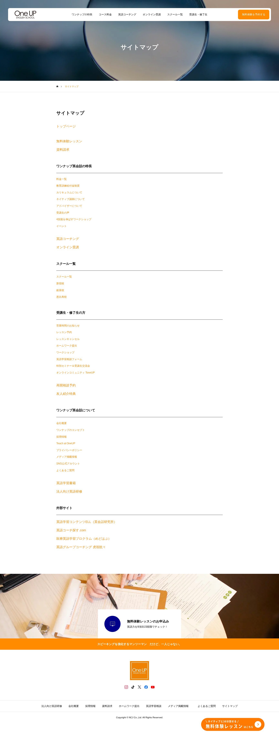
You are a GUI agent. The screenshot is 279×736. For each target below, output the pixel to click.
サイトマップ (230, 706)
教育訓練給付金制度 (68, 185)
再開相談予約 (66, 385)
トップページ (66, 126)
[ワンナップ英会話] (25, 14)
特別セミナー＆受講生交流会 (73, 365)
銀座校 (60, 290)
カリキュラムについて (69, 192)
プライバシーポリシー (69, 450)
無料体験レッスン (69, 141)
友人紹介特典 (66, 393)
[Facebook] (146, 687)
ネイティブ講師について (70, 199)
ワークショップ (65, 352)
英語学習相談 (153, 706)
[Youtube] (153, 687)
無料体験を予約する (253, 14)
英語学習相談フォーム (69, 359)
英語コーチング (127, 14)
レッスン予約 (64, 332)
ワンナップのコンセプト (70, 430)
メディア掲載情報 (66, 456)
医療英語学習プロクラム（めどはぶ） (83, 538)
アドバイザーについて (69, 206)
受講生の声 (62, 212)
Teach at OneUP (65, 443)
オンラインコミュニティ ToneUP (75, 372)
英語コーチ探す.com (71, 530)
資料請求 (62, 149)
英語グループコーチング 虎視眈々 (81, 547)
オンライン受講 (152, 14)
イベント (61, 226)
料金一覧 (61, 179)
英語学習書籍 (66, 483)
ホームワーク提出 (66, 345)
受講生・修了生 (198, 14)
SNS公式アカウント (68, 463)
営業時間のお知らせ (68, 325)
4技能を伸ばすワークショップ (73, 219)
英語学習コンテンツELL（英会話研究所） (86, 522)
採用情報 (61, 436)
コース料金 (105, 14)
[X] (140, 687)
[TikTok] (133, 687)
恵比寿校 (61, 296)
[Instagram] (126, 687)
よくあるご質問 (65, 470)
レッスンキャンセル (68, 339)
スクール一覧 (175, 14)
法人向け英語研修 (69, 491)
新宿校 (60, 283)
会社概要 (61, 423)
